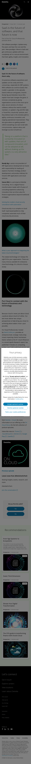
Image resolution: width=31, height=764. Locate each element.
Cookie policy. (19, 399)
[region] (15, 382)
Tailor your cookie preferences (15, 412)
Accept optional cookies (15, 404)
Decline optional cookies (15, 408)
